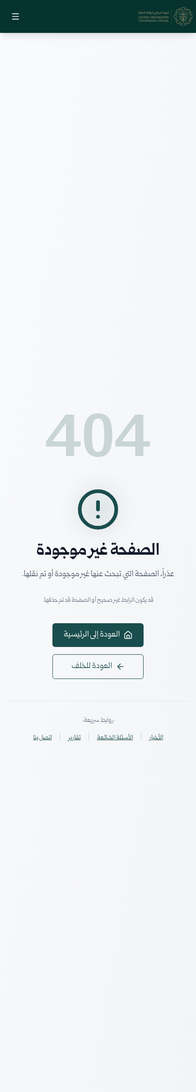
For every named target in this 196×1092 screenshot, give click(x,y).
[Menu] (15, 16)
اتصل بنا (42, 737)
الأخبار (156, 737)
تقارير (74, 737)
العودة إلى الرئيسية (92, 635)
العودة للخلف (92, 666)
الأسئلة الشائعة (115, 737)
